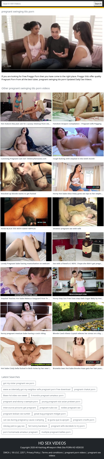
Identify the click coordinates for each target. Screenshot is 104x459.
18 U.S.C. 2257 (18, 452)
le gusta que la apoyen (58, 419)
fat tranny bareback (37, 426)
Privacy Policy (33, 452)
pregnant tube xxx (48, 407)
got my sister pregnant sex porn (18, 383)
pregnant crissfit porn (83, 419)
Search (98, 3)
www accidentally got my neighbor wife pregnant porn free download (36, 389)
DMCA (6, 452)
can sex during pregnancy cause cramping (23, 419)
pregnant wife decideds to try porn (68, 426)
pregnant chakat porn (84, 389)
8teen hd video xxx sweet (15, 395)
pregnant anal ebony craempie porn (20, 401)
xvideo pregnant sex (70, 407)
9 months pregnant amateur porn (47, 395)
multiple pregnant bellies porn (56, 432)
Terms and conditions (52, 452)
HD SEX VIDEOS (52, 443)
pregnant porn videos (75, 452)
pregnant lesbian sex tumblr (16, 413)
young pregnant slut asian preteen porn (61, 401)
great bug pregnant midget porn (50, 413)
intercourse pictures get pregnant (19, 407)
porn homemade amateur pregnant (20, 432)
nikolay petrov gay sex (13, 426)
